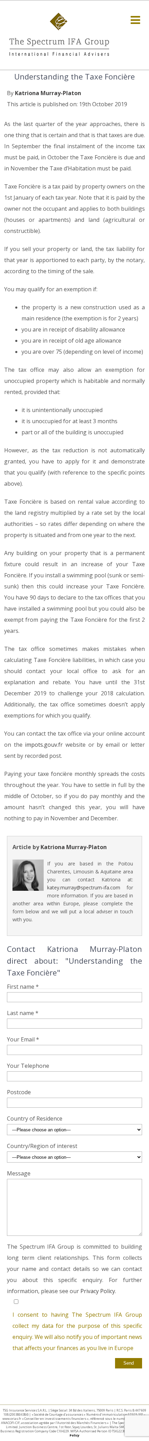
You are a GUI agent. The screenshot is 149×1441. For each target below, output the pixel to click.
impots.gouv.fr (44, 744)
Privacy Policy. (98, 1291)
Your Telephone (28, 1066)
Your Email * (23, 1039)
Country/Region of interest (42, 1146)
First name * (23, 986)
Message (18, 1173)
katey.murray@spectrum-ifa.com (83, 887)
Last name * (22, 1013)
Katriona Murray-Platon (48, 93)
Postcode (19, 1092)
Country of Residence (34, 1118)
